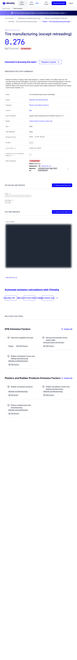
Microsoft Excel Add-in (29, 298)
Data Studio (22, 3)
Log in (71, 3)
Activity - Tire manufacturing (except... (23, 21)
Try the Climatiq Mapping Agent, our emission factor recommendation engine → (40, 13)
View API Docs (10, 277)
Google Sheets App (48, 298)
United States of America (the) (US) (40, 121)
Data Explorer (9, 18)
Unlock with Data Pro (63, 185)
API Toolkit (46, 3)
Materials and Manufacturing (29, 18)
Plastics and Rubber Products (56, 18)
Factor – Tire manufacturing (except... (57, 21)
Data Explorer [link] (18, 8)
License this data (59, 3)
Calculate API (10, 298)
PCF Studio (33, 3)
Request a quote (50, 62)
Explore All (68, 329)
